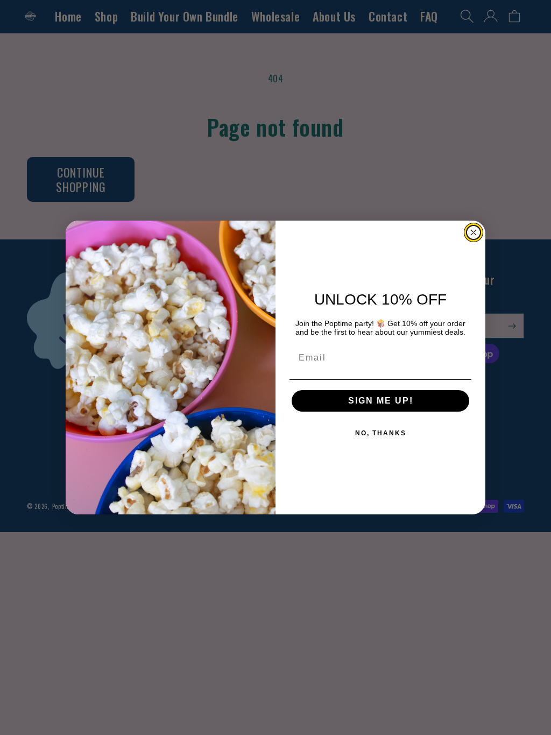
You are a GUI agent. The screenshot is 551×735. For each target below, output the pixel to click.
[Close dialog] (473, 232)
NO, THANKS (380, 433)
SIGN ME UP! (380, 400)
